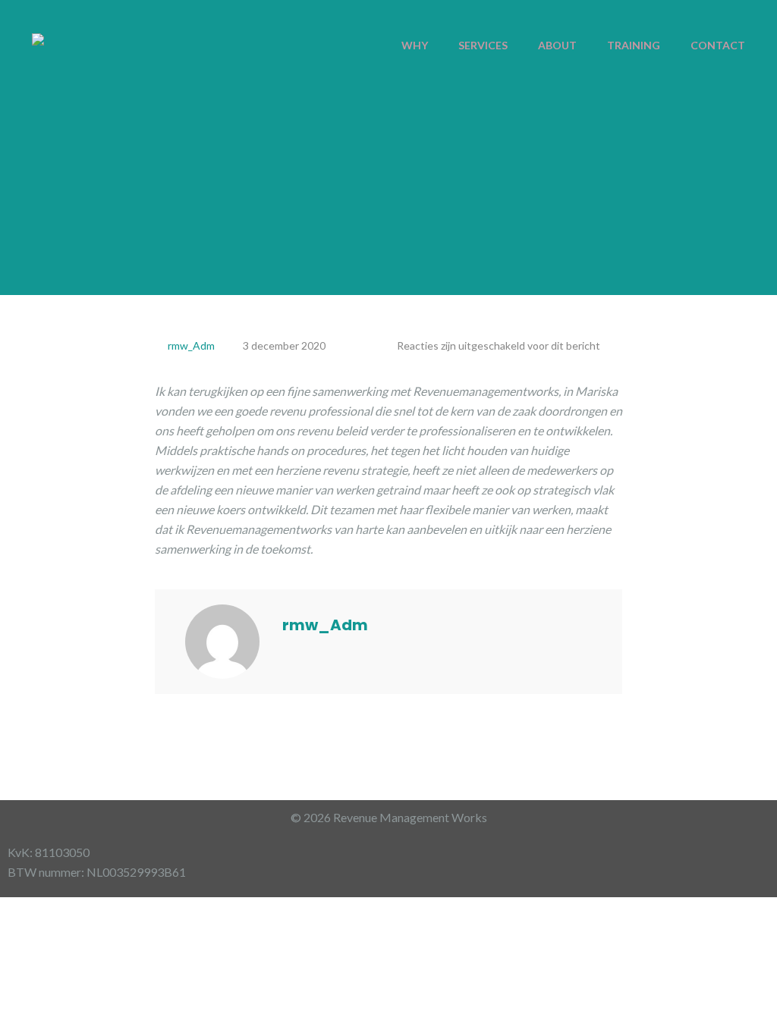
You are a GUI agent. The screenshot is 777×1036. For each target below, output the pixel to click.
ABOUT (557, 45)
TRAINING (633, 45)
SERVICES (483, 45)
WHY (414, 45)
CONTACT (717, 45)
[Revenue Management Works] (38, 37)
